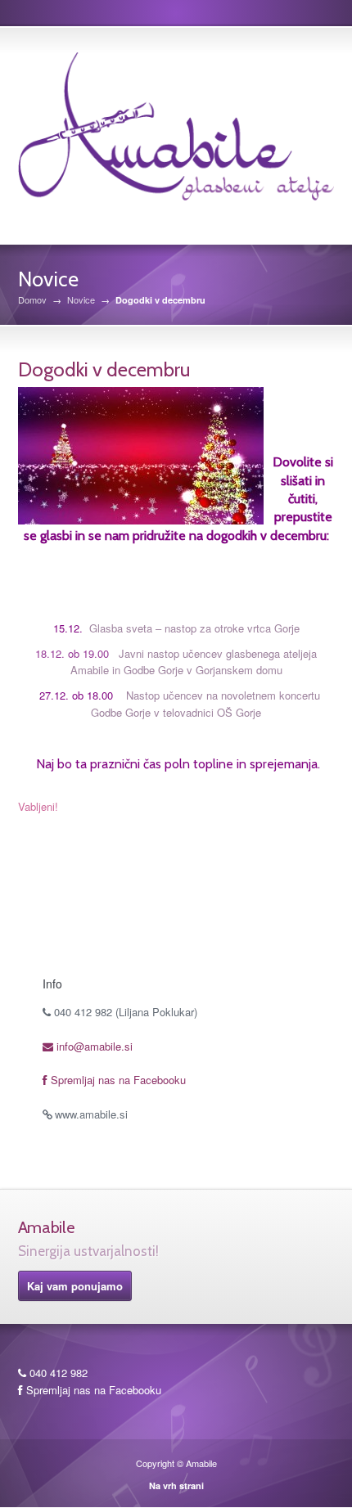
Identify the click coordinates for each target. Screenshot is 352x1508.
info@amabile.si (93, 1046)
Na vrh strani (176, 1485)
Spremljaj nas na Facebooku (116, 1079)
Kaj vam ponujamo (75, 1286)
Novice (81, 299)
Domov (32, 299)
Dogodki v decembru (104, 369)
